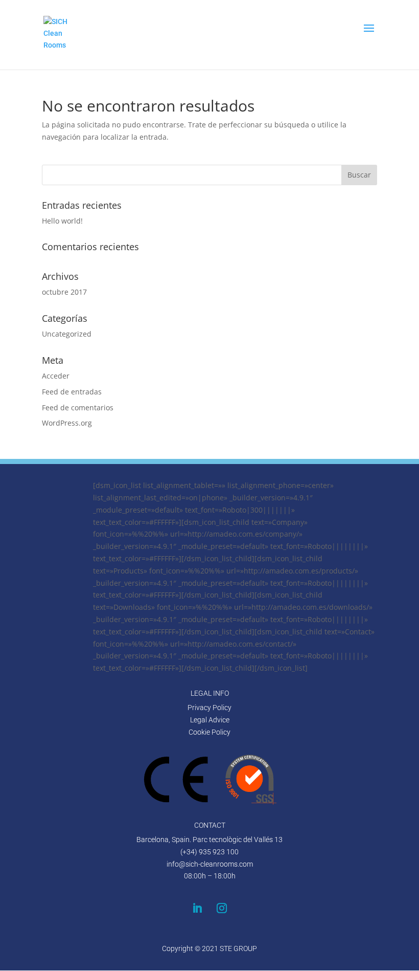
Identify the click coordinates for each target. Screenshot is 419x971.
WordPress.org (67, 423)
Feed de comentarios (77, 407)
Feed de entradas (72, 391)
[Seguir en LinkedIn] (197, 908)
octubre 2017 (64, 292)
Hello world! (62, 221)
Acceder (55, 376)
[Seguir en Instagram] (222, 908)
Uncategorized (66, 334)
